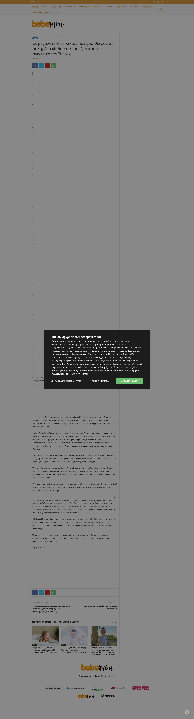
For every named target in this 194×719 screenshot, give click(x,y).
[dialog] (97, 359)
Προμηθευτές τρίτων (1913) (121, 354)
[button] (66, 381)
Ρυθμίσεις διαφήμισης (61, 370)
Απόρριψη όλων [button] (100, 381)
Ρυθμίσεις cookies (59, 374)
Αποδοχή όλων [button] (129, 381)
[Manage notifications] (187, 712)
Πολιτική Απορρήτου (78, 374)
